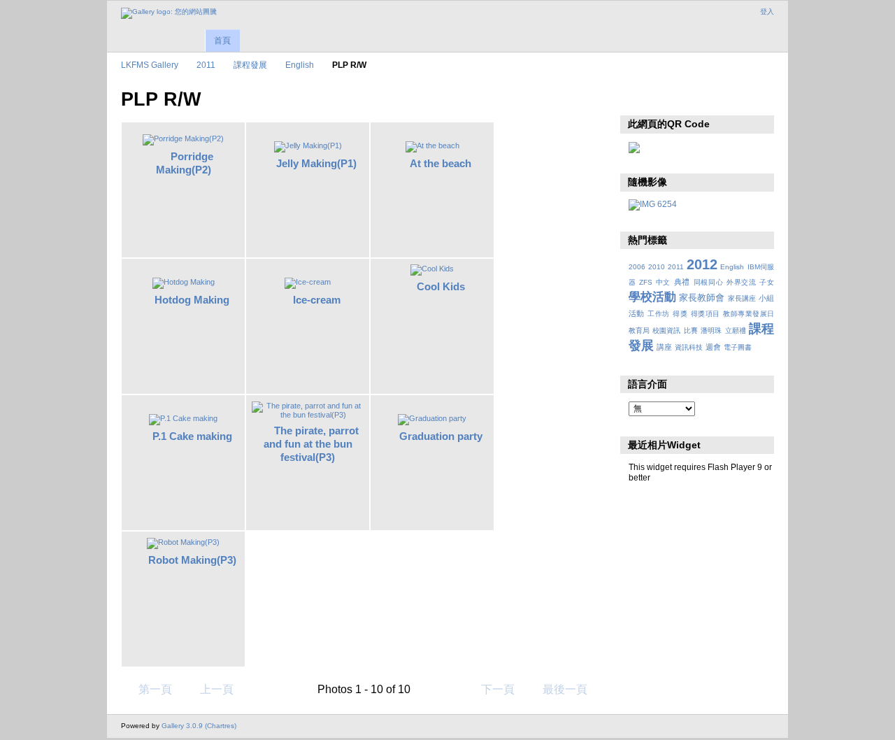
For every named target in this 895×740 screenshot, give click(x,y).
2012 (702, 264)
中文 (663, 282)
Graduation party (440, 436)
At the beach (440, 163)
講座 (664, 347)
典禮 (682, 282)
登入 (767, 11)
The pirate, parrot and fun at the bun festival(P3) (311, 444)
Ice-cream (317, 300)
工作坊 (658, 314)
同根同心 (709, 282)
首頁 (222, 40)
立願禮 (735, 330)
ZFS (645, 282)
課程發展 (250, 64)
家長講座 (742, 298)
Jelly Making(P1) (316, 163)
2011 (205, 64)
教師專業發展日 (748, 314)
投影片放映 (636, 98)
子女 (766, 282)
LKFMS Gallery (149, 64)
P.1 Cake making (192, 436)
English (299, 64)
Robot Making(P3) (192, 560)
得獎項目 (705, 314)
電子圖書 (738, 347)
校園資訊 (666, 330)
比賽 (691, 330)
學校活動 (652, 297)
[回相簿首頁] (169, 13)
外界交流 (741, 282)
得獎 (680, 314)
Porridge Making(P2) (185, 163)
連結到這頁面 (666, 98)
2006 (637, 267)
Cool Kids (441, 286)
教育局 (639, 330)
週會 (713, 347)
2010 (656, 267)
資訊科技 (689, 347)
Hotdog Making (192, 300)
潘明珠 (711, 330)
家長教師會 (701, 298)
